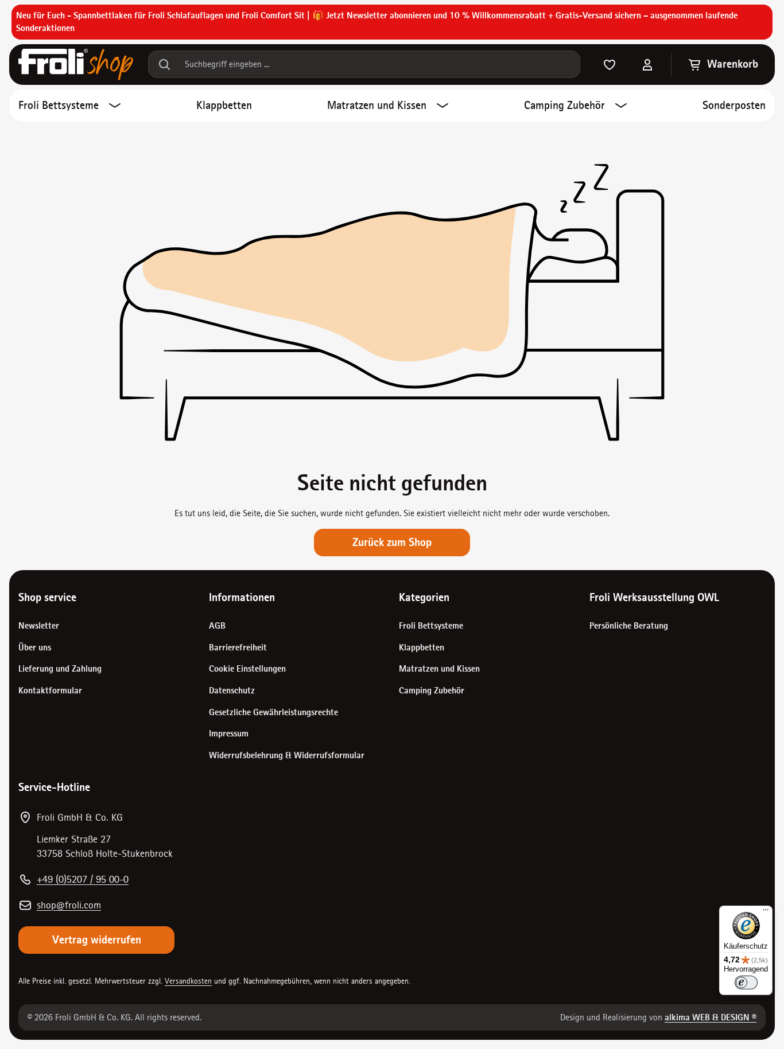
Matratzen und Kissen (439, 669)
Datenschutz (232, 690)
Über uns (34, 647)
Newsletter (38, 626)
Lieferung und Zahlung (60, 669)
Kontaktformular (50, 690)
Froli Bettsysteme (431, 626)
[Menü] (766, 912)
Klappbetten (421, 647)
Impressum (229, 733)
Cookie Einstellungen (247, 669)
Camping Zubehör (431, 690)
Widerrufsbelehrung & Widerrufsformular (286, 755)
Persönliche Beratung (628, 626)
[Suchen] (162, 64)
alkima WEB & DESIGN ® (710, 1017)
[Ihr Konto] (647, 64)
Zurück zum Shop (392, 542)
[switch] (746, 982)
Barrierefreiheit (238, 647)
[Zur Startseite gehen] (75, 64)
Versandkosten (188, 980)
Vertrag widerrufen (96, 939)
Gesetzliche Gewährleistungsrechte (273, 712)
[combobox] (378, 64)
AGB (217, 626)
